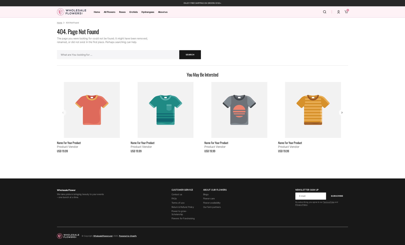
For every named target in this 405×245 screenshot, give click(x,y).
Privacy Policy (301, 205)
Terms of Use (328, 202)
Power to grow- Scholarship (179, 213)
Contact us (176, 194)
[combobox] (129, 54)
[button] (324, 11)
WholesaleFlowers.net (102, 236)
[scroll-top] (398, 238)
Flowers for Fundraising (183, 218)
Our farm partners (212, 207)
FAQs (174, 198)
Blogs (206, 194)
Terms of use (177, 202)
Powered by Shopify (128, 236)
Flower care (209, 198)
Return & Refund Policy (182, 207)
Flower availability (212, 202)
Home (59, 22)
